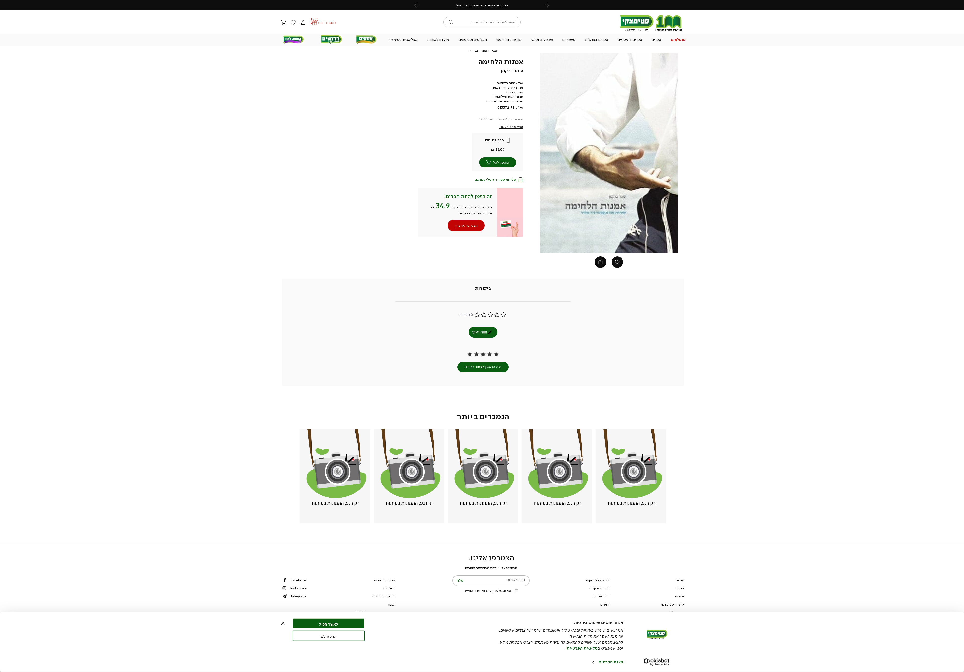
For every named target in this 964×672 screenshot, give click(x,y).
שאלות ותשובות (385, 580)
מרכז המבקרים (600, 588)
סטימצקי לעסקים (598, 580)
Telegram (298, 596)
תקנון (392, 604)
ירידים (679, 596)
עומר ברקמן (512, 71)
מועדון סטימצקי (672, 604)
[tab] (483, 289)
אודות (680, 580)
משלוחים (389, 588)
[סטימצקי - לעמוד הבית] (651, 30)
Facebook (299, 580)
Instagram (298, 588)
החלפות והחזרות (384, 596)
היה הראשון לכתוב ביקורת (483, 367)
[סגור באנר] (283, 623)
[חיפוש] (450, 22)
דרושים (605, 604)
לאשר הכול (328, 624)
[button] (678, 40)
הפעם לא (329, 636)
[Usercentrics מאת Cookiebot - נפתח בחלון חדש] (657, 662)
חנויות (679, 588)
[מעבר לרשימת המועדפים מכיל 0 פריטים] (293, 23)
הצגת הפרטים (611, 662)
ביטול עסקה (602, 596)
